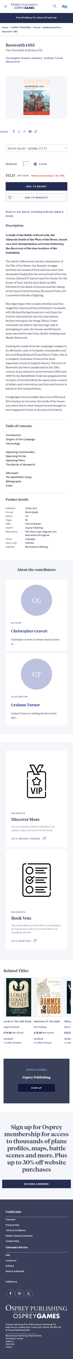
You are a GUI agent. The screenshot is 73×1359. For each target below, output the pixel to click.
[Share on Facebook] (13, 131)
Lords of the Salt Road (17, 1021)
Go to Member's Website (25, 838)
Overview (10, 1219)
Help (8, 1255)
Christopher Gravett (29, 630)
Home (5, 27)
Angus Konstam (11, 1026)
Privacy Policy (12, 1225)
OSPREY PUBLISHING (21, 27)
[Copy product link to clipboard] (35, 131)
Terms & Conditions (16, 1230)
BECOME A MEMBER (36, 1184)
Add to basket (36, 186)
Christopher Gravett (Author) (24, 58)
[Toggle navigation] (5, 6)
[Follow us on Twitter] (28, 1293)
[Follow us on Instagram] (19, 1293)
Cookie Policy (12, 1241)
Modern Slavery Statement (19, 1235)
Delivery (10, 1265)
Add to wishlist (36, 197)
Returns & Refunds (15, 1271)
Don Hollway (40, 1026)
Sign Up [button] (36, 1087)
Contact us (11, 1260)
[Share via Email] (30, 131)
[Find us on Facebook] (10, 1293)
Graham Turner (25, 704)
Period (37, 27)
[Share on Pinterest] (24, 131)
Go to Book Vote (21, 940)
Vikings (68, 1021)
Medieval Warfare (52, 27)
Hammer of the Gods (47, 1021)
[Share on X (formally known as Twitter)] (19, 131)
